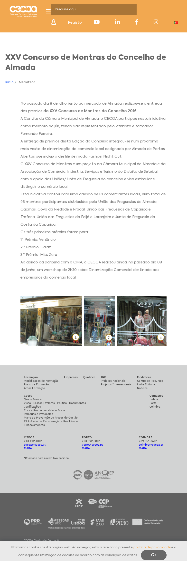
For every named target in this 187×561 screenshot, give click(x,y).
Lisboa (154, 399)
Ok (154, 555)
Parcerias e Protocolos (38, 414)
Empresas (71, 377)
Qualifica (89, 377)
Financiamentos (34, 425)
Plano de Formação (36, 384)
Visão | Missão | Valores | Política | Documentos (55, 403)
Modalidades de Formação (41, 380)
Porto (153, 403)
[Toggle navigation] (48, 11)
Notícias (142, 388)
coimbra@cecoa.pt (151, 444)
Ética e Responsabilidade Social (44, 410)
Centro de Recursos (150, 380)
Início (9, 82)
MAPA (28, 448)
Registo (75, 22)
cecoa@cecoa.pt (35, 444)
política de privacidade (152, 547)
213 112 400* (33, 441)
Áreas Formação (34, 388)
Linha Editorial (146, 384)
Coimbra (155, 406)
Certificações (32, 406)
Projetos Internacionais (116, 384)
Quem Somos (33, 399)
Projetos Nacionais (113, 380)
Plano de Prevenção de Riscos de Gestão (51, 417)
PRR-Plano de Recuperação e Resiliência (51, 421)
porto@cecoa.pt (92, 444)
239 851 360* (148, 441)
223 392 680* (91, 441)
